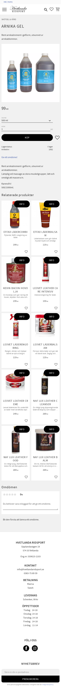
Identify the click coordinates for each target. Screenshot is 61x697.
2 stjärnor (7, 494)
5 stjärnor (15, 494)
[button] (4, 9)
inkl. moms (8, 2)
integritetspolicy (47, 684)
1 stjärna (4, 494)
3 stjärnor (9, 494)
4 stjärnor (12, 494)
